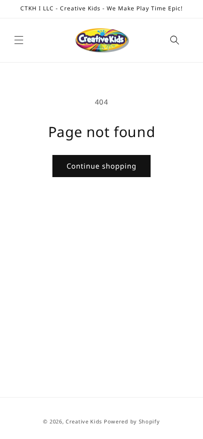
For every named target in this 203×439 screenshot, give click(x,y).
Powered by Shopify (132, 421)
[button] (18, 40)
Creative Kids (84, 421)
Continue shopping (101, 166)
